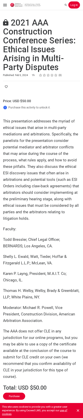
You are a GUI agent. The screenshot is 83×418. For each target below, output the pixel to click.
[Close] (78, 410)
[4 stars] (52, 75)
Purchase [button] (14, 396)
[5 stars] (56, 75)
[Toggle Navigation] (5, 5)
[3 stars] (48, 75)
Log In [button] (74, 4)
